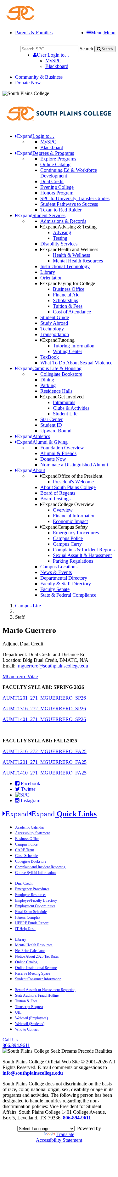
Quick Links (51, 814)
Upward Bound (55, 430)
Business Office (68, 289)
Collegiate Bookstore (61, 374)
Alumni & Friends (58, 453)
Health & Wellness (71, 255)
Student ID (51, 425)
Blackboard (56, 66)
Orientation (51, 277)
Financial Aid (66, 294)
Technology (52, 328)
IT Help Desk (25, 928)
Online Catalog (55, 164)
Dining (47, 379)
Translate (65, 1134)
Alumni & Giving (42, 442)
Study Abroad (54, 323)
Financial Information (74, 515)
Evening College (57, 187)
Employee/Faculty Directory (36, 900)
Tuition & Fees (67, 306)
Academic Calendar (29, 827)
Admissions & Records (63, 221)
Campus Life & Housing (49, 368)
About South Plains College (68, 487)
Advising (62, 232)
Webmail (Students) (29, 1024)
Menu (103, 32)
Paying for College (68, 283)
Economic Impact (70, 521)
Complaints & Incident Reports (84, 549)
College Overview (68, 504)
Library (47, 272)
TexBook (49, 357)
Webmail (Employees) (31, 1018)
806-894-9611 (77, 1117)
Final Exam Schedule (31, 912)
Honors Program (56, 192)
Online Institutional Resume (36, 968)
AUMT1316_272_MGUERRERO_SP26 (44, 708)
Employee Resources (30, 895)
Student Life (65, 413)
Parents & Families (34, 32)
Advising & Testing (69, 226)
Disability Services (58, 243)
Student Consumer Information (38, 979)
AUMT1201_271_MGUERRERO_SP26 (44, 698)
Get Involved (63, 396)
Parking (48, 385)
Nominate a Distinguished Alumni (74, 464)
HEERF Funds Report (31, 923)
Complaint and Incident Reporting (40, 867)
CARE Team (24, 850)
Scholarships (65, 300)
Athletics (33, 436)
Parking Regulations (73, 561)
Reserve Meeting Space (32, 973)
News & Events (56, 572)
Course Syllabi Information (35, 872)
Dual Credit (52, 181)
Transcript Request (29, 1007)
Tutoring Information (73, 345)
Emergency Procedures (76, 532)
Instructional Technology (65, 266)
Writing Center (67, 351)
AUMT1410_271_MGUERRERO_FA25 (45, 772)
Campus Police (68, 538)
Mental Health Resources (78, 260)
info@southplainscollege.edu (33, 1073)
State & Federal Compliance (68, 595)
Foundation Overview (62, 447)
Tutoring (58, 340)
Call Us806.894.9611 (16, 1042)
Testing (60, 238)
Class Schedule (26, 855)
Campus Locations (58, 566)
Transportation (54, 334)
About (31, 470)
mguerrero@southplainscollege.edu (53, 665)
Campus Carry (67, 544)
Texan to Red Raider (60, 209)
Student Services (41, 215)
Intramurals (64, 402)
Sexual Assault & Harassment (82, 555)
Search (86, 48)
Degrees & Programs (45, 153)
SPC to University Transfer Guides (75, 198)
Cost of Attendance (72, 311)
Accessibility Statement (32, 833)
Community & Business (39, 77)
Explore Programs (58, 158)
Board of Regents (57, 493)
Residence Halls (56, 391)
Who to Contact (26, 1029)
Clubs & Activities (71, 408)
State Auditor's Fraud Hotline (37, 995)
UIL (18, 1012)
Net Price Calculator (30, 951)
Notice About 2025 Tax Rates (37, 956)
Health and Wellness (70, 249)
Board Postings (55, 498)
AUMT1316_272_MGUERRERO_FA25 (45, 751)
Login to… (53, 55)
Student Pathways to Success (69, 204)
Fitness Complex (27, 917)
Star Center (51, 419)
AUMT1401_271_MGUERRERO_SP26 (44, 719)
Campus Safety (65, 527)
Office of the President (72, 476)
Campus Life (28, 605)
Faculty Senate (55, 589)
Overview (63, 510)
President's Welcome (73, 481)
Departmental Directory (63, 578)
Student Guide (54, 317)
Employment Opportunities (35, 906)
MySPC (53, 60)
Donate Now (28, 82)
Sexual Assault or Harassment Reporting (45, 990)
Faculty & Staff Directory (65, 583)
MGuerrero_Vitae (20, 676)
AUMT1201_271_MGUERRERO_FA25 (45, 762)
